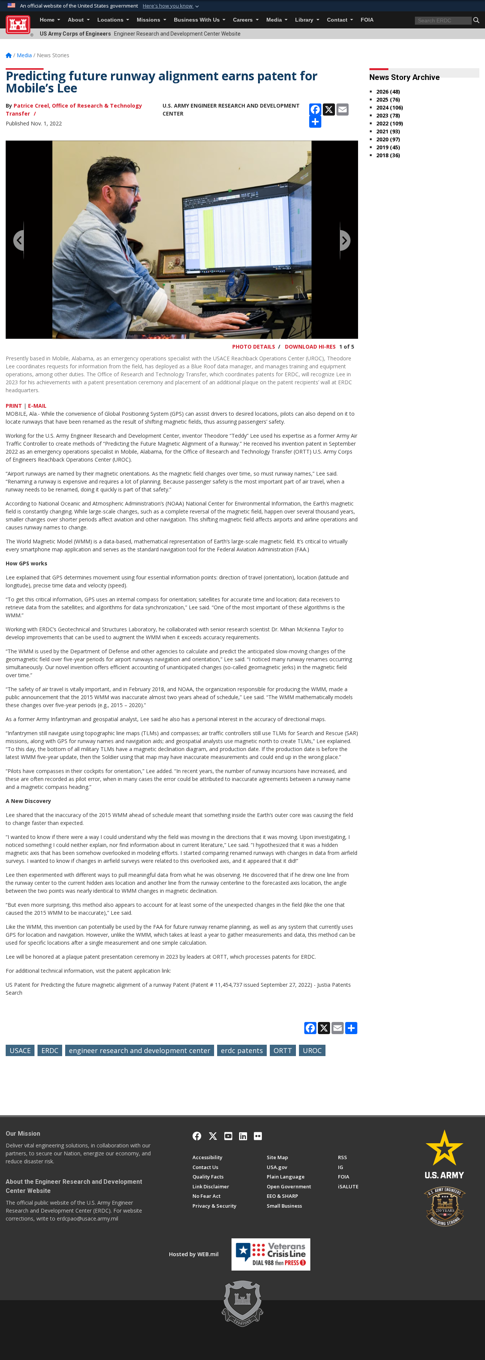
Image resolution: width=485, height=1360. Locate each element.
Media (274, 20)
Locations (111, 20)
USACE (20, 1050)
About (76, 20)
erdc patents (242, 1050)
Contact (338, 20)
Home (48, 20)
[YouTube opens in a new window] (228, 1136)
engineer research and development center (139, 1050)
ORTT (283, 1050)
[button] (171, 6)
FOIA (367, 20)
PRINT (14, 405)
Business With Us (197, 20)
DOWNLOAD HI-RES (310, 346)
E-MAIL (37, 405)
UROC (312, 1050)
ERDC (49, 1050)
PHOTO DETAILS (253, 346)
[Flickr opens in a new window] (258, 1136)
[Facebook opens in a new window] (197, 1136)
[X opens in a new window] (212, 1136)
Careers (243, 20)
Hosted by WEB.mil (194, 1254)
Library (305, 20)
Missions (149, 20)
